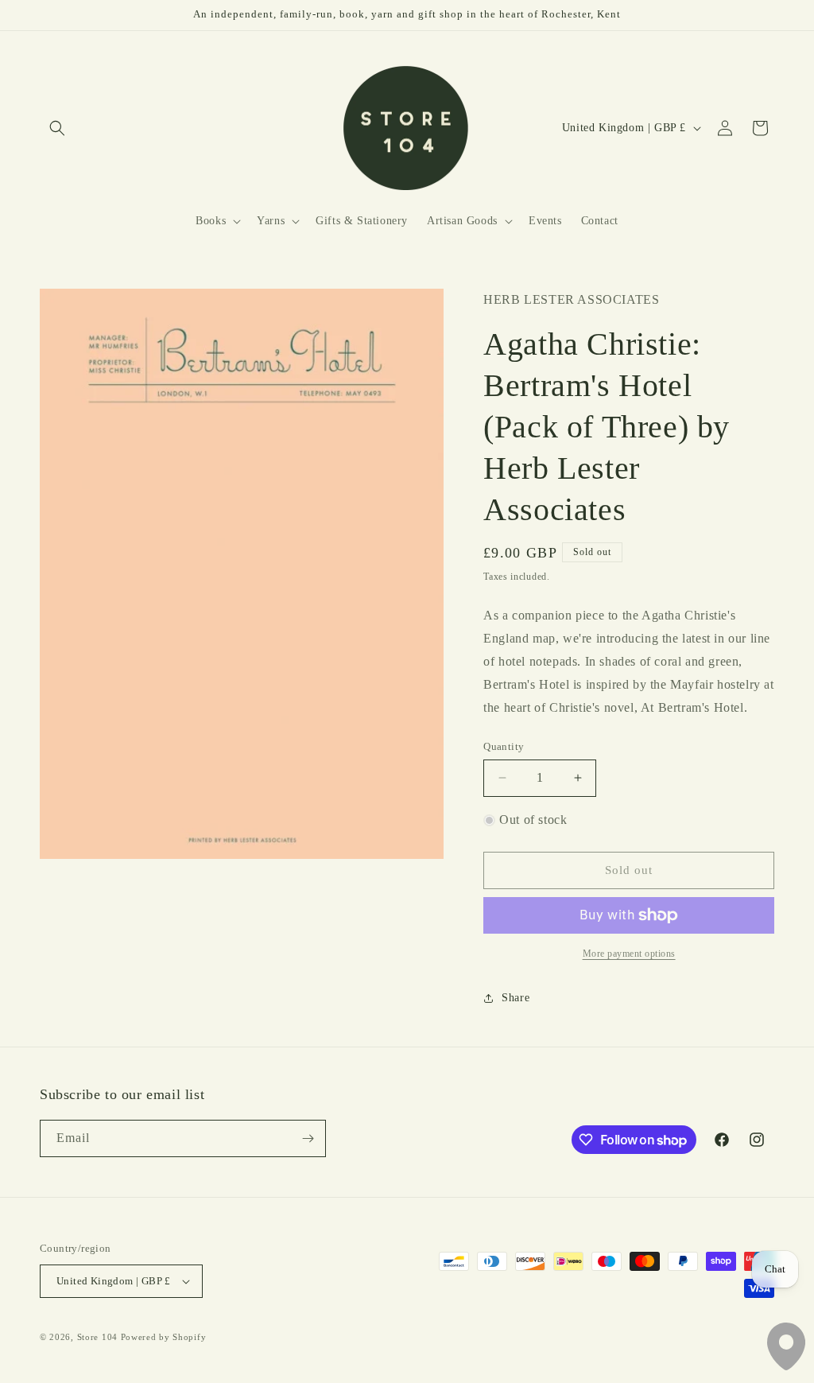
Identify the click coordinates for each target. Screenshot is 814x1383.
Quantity (503, 746)
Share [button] (515, 998)
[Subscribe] (307, 1138)
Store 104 (97, 1337)
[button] (57, 128)
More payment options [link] (629, 953)
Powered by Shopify (164, 1337)
